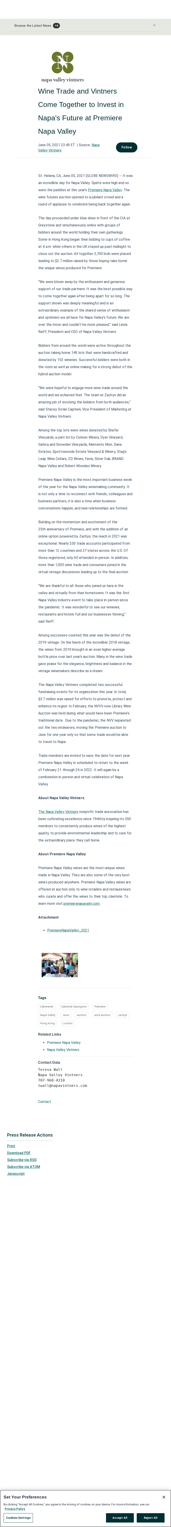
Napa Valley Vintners (63, 1050)
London (68, 1023)
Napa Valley (47, 1015)
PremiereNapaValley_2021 (68, 930)
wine (66, 1015)
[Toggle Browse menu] (154, 25)
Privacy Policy (15, 1509)
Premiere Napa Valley (105, 190)
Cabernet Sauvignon (74, 1006)
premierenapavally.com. (81, 904)
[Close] (164, 1497)
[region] (85, 1508)
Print (11, 1146)
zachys (122, 1015)
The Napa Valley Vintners (58, 812)
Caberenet (46, 1006)
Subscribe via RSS (22, 1160)
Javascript (16, 1174)
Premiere (100, 1006)
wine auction (102, 1015)
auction (81, 1015)
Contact (44, 1102)
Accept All (119, 1517)
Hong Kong (47, 1023)
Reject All (150, 1517)
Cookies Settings (18, 1517)
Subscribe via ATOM (23, 1167)
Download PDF (19, 1153)
